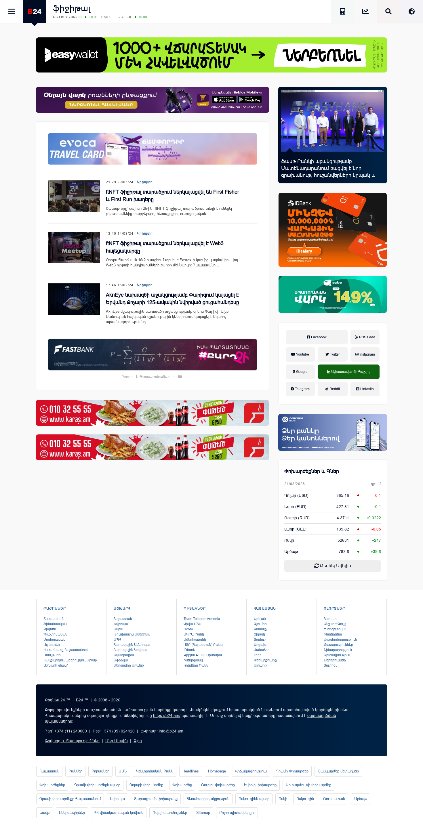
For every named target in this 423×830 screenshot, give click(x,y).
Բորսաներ (100, 771)
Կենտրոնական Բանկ (154, 771)
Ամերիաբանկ (195, 640)
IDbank (189, 650)
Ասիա (118, 629)
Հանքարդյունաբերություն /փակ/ (70, 660)
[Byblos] (152, 100)
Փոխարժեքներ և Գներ (311, 471)
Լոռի (258, 655)
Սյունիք (260, 665)
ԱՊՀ (117, 640)
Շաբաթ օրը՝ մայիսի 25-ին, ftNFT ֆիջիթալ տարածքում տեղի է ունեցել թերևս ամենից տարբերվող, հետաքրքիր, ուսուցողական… (169, 211)
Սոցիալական (54, 640)
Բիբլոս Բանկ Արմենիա (203, 655)
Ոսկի (289, 540)
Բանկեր (75, 771)
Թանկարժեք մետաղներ (338, 771)
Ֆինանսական (55, 624)
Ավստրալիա (124, 655)
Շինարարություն (338, 650)
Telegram (302, 389)
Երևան (260, 619)
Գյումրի (260, 624)
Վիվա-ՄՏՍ (192, 624)
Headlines (190, 771)
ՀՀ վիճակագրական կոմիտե (118, 812)
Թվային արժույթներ (170, 812)
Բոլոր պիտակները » (237, 812)
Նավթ (44, 812)
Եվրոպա (121, 624)
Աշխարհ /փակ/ (55, 665)
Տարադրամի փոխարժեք (156, 799)
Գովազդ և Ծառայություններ (72, 741)
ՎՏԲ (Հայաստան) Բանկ (203, 645)
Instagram (367, 354)
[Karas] (152, 413)
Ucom (188, 629)
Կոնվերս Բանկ (196, 665)
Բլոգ (138, 741)
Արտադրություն (337, 655)
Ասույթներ (52, 655)
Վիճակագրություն (251, 771)
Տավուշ (260, 640)
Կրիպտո (145, 182)
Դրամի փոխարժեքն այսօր (97, 785)
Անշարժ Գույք (335, 624)
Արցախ (260, 645)
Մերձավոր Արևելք (129, 665)
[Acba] (333, 294)
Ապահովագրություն (340, 640)
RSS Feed (366, 337)
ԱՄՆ (123, 771)
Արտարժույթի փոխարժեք (308, 785)
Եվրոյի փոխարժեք (260, 785)
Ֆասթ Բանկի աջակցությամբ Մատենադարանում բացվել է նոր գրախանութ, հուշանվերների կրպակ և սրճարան (328, 172)
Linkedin (366, 389)
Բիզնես (49, 629)
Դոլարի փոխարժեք (146, 785)
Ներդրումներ (335, 660)
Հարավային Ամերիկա (132, 645)
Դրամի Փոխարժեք (292, 771)
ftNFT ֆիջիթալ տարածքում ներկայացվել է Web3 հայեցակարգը (165, 247)
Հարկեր (330, 619)
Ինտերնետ (333, 634)
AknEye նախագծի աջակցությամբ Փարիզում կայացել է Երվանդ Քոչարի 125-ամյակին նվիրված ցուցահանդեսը (172, 298)
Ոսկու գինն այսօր (254, 799)
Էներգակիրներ (72, 812)
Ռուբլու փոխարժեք (218, 785)
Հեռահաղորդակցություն (208, 799)
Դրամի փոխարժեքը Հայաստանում (70, 799)
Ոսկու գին (305, 799)
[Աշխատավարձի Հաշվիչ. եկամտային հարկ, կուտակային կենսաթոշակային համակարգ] (342, 12)
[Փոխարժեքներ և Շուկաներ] (365, 12)
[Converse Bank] (332, 432)
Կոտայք (260, 629)
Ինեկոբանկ (193, 660)
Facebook (318, 337)
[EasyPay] (211, 54)
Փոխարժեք (182, 785)
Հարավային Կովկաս (130, 650)
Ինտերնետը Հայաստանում (65, 650)
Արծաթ (360, 799)
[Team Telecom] (152, 149)
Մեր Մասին (116, 741)
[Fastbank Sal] (152, 354)
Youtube (302, 354)
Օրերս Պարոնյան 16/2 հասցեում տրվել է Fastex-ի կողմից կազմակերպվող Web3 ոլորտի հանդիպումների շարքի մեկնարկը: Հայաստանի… (172, 262)
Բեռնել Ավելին (335, 565)
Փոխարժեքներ (52, 785)
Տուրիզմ (331, 665)
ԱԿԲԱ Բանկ (194, 634)
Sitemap (203, 812)
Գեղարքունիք (265, 660)
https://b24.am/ (166, 715)
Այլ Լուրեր (51, 645)
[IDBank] (333, 230)
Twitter (334, 354)
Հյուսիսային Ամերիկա (132, 634)
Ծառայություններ (338, 645)
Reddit (334, 389)
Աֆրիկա (121, 660)
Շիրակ (259, 634)
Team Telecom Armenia (202, 619)
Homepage (217, 771)
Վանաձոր (262, 650)
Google (301, 372)
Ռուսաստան (334, 799)
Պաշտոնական (55, 634)
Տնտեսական (53, 619)
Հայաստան (123, 619)
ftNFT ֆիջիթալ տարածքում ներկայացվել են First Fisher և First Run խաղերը (172, 195)
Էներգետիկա (335, 629)
